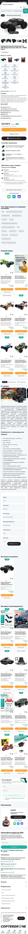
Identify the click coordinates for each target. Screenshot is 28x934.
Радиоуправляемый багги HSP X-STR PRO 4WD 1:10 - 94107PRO (6, 277)
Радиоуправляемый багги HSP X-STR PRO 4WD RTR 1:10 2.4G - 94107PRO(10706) (6, 319)
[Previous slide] (2, 30)
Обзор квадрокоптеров (7, 898)
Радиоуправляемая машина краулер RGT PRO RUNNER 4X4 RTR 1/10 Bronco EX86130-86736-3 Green (20, 717)
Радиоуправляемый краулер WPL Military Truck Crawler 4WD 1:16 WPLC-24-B (21, 633)
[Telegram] (14, 198)
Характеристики (12, 382)
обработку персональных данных (13, 851)
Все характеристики (6, 118)
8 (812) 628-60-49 (6, 866)
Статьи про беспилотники (8, 895)
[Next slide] (26, 30)
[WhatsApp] (9, 198)
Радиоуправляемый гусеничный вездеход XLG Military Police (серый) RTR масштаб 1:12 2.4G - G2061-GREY (6, 675)
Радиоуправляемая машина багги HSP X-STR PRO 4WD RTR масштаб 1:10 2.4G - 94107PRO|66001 (20, 319)
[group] (14, 26)
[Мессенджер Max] (19, 198)
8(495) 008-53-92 (6, 861)
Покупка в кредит (6, 903)
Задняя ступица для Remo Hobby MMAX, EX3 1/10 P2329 (6, 633)
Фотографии (14, 32)
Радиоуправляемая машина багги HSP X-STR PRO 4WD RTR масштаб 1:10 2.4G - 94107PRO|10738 (6, 361)
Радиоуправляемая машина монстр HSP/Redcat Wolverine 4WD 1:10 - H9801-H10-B (7, 583)
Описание (4, 382)
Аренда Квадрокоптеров (7, 901)
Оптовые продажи (6, 889)
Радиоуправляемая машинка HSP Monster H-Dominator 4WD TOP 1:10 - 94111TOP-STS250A (21, 361)
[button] (6, 316)
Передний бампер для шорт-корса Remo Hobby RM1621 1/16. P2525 (21, 675)
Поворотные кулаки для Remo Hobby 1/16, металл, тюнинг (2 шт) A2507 (6, 717)
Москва (13, 167)
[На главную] (14, 926)
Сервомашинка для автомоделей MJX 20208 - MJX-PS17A (20, 758)
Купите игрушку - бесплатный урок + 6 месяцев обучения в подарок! (20, 277)
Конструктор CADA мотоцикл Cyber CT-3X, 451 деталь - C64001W (7, 758)
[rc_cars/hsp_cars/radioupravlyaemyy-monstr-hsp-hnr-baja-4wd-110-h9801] (10, 60)
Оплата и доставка (21, 382)
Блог (2, 892)
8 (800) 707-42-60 (6, 872)
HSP (3, 15)
